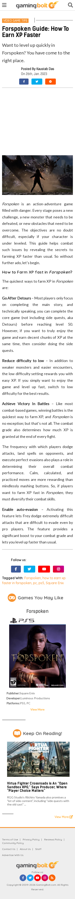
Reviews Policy (53, 839)
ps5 (41, 583)
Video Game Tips (15, 20)
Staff (38, 849)
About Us (25, 849)
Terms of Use (10, 839)
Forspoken (32, 578)
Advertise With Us (12, 855)
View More (37, 709)
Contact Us (8, 849)
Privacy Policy (31, 839)
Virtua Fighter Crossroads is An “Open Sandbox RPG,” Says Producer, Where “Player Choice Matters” (37, 787)
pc (35, 583)
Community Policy (13, 843)
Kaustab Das (45, 69)
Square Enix (55, 583)
